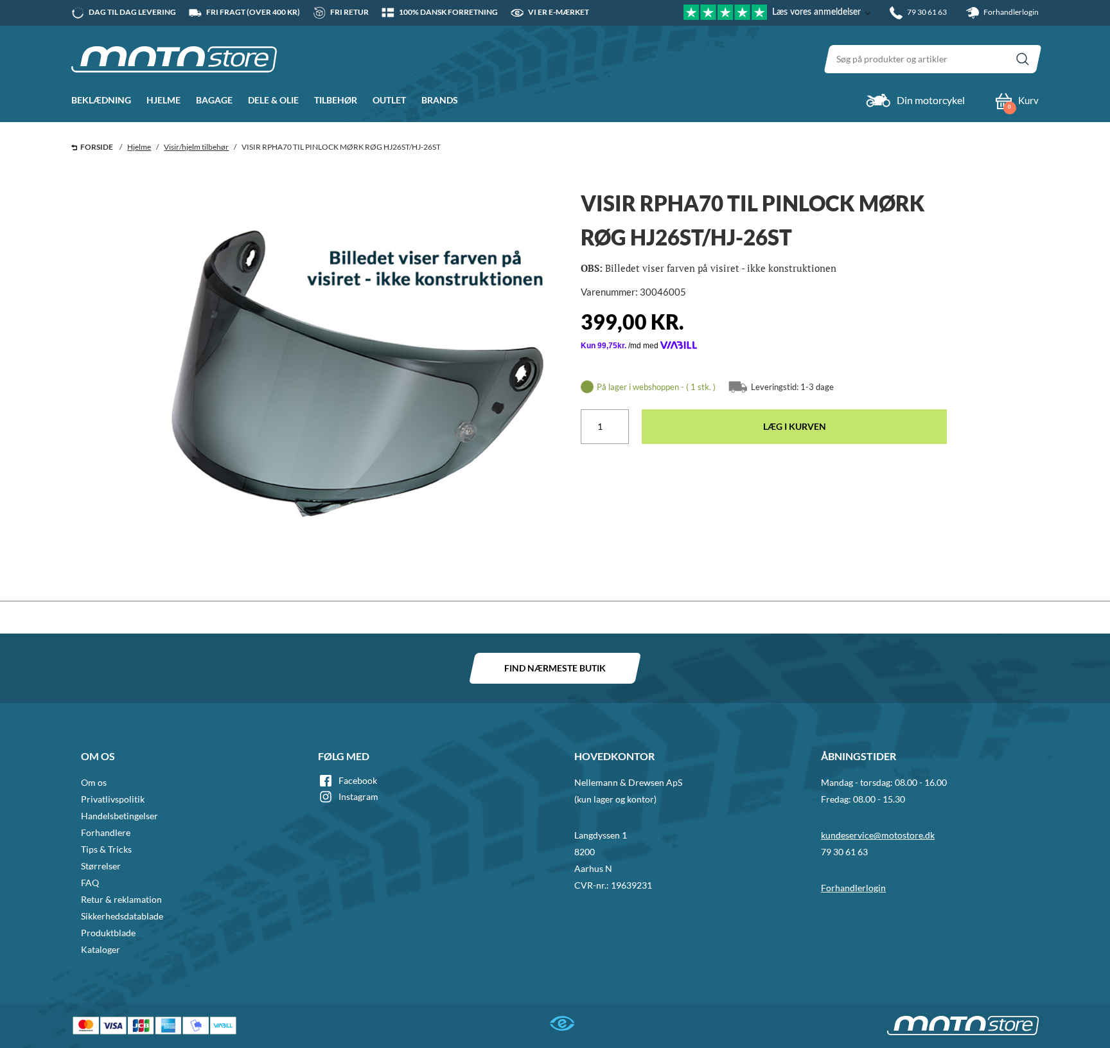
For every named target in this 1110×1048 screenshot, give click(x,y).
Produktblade (108, 932)
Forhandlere (105, 832)
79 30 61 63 (844, 851)
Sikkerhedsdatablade (122, 915)
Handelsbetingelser (119, 815)
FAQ (90, 882)
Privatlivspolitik (113, 799)
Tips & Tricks (106, 849)
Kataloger (100, 949)
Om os (94, 782)
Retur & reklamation (121, 899)
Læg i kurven (794, 426)
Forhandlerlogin (1010, 12)
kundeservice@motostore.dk (878, 835)
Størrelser (101, 865)
